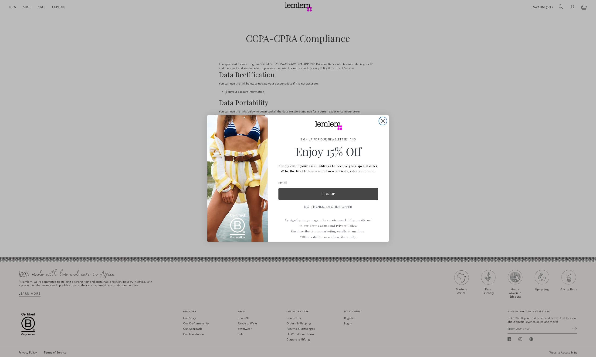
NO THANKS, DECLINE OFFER (328, 206)
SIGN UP (328, 194)
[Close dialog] (383, 121)
